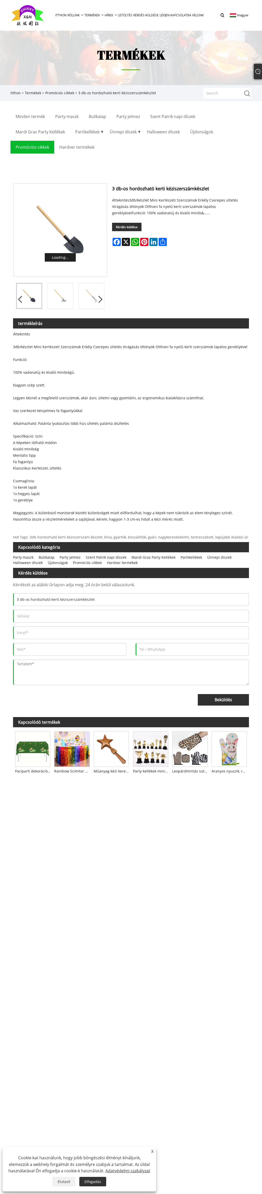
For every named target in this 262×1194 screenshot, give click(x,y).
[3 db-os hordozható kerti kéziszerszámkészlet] (60, 230)
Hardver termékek (122, 562)
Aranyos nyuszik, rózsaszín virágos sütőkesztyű (230, 771)
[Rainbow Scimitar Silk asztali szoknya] (72, 748)
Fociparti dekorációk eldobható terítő (33, 771)
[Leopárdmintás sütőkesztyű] (190, 748)
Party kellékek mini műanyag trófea (151, 771)
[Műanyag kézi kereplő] (111, 748)
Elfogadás (92, 1181)
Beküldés (223, 700)
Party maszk (23, 557)
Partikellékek (191, 557)
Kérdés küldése (127, 227)
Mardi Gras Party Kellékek (154, 557)
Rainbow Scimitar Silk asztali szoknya (73, 771)
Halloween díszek (28, 562)
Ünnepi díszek (219, 557)
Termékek (33, 92)
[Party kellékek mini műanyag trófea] (150, 748)
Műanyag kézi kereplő (112, 771)
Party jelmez (70, 557)
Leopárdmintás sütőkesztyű (191, 771)
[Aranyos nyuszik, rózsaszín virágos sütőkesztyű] (229, 748)
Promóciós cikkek (59, 92)
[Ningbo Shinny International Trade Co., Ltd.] (27, 15)
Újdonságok (58, 562)
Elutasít (64, 1181)
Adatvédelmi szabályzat (127, 1171)
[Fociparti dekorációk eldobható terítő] (32, 748)
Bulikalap (46, 557)
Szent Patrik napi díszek (106, 557)
